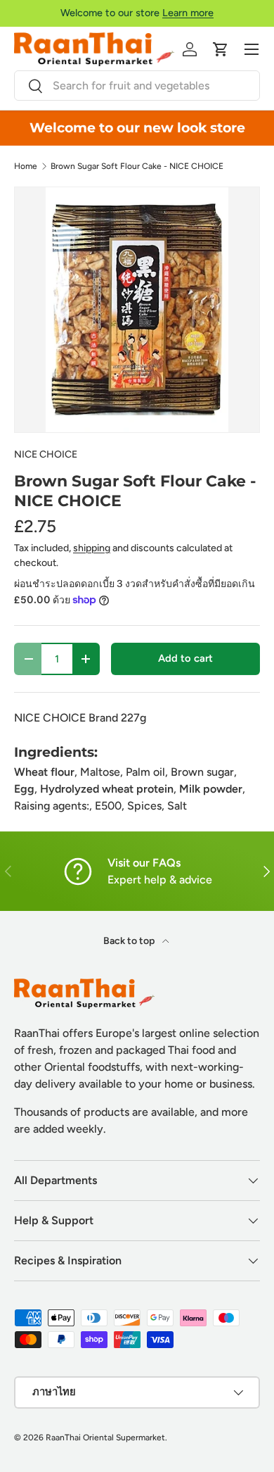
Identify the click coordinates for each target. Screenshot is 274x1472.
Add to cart (185, 658)
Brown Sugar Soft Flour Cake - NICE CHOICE (137, 166)
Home (25, 166)
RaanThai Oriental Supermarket (105, 1437)
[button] (220, 49)
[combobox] (137, 85)
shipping (91, 548)
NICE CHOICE (45, 454)
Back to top (130, 941)
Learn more (188, 12)
